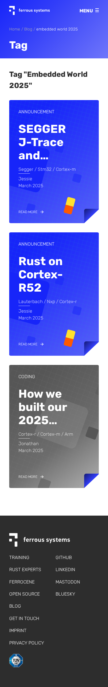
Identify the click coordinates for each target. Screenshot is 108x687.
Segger (25, 169)
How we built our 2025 (42, 407)
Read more (27, 212)
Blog (28, 29)
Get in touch (24, 618)
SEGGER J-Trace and (42, 142)
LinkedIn (65, 569)
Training (19, 557)
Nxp (51, 301)
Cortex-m (66, 169)
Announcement (36, 111)
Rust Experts (25, 569)
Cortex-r (68, 301)
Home (14, 29)
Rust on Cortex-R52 (40, 274)
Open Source (24, 594)
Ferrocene (22, 582)
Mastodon (68, 582)
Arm (69, 434)
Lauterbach (30, 301)
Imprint (17, 630)
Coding (26, 376)
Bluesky (65, 594)
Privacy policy (26, 643)
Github (64, 557)
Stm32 (45, 169)
